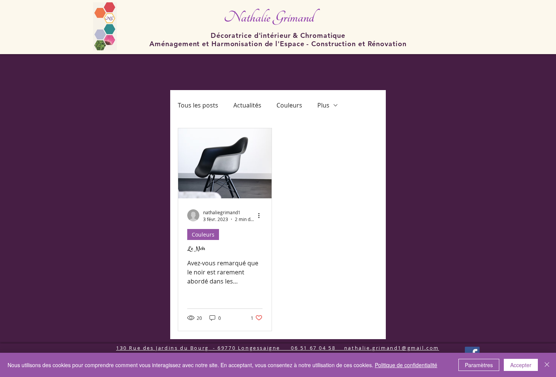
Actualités (247, 105)
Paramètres (479, 365)
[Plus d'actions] (261, 215)
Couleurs (289, 105)
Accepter (520, 365)
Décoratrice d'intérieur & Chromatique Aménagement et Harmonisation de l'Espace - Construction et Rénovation (277, 39)
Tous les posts (198, 105)
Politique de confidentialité (406, 365)
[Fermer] (546, 365)
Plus (323, 105)
